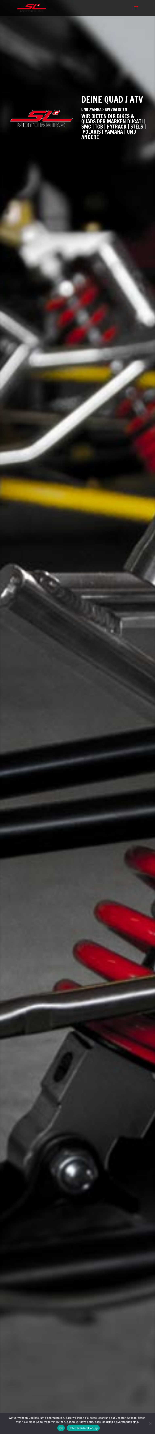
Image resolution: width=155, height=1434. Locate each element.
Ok (61, 1428)
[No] (150, 1423)
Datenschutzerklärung (83, 1428)
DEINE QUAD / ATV (112, 99)
